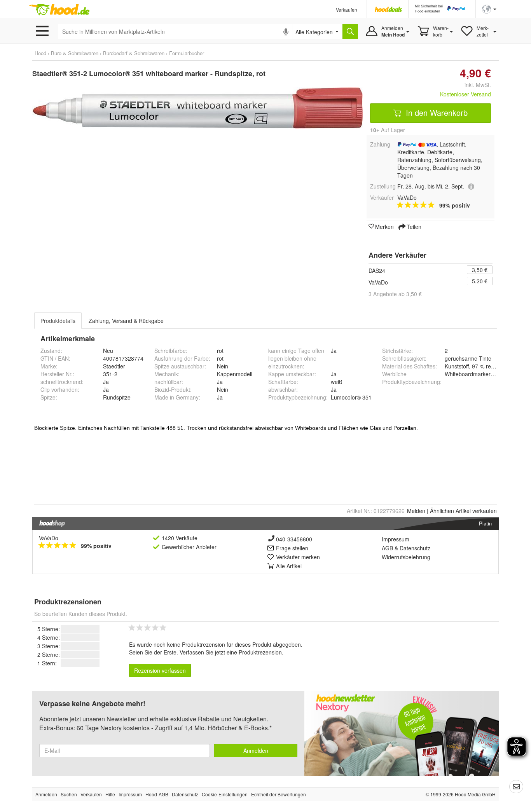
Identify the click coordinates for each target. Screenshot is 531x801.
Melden (416, 511)
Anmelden (255, 750)
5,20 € (479, 281)
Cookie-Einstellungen (225, 794)
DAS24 (377, 270)
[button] (489, 8)
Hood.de (59, 10)
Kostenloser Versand (465, 94)
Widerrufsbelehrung (406, 557)
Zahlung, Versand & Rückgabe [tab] (126, 321)
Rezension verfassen (160, 670)
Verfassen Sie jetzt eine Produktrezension (231, 652)
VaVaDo (378, 282)
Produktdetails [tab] (57, 321)
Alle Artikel (289, 566)
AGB (387, 548)
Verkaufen (346, 9)
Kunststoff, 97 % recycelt (475, 366)
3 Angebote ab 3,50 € (395, 294)
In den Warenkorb (435, 112)
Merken (384, 226)
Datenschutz (415, 548)
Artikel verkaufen (463, 511)
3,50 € (479, 270)
